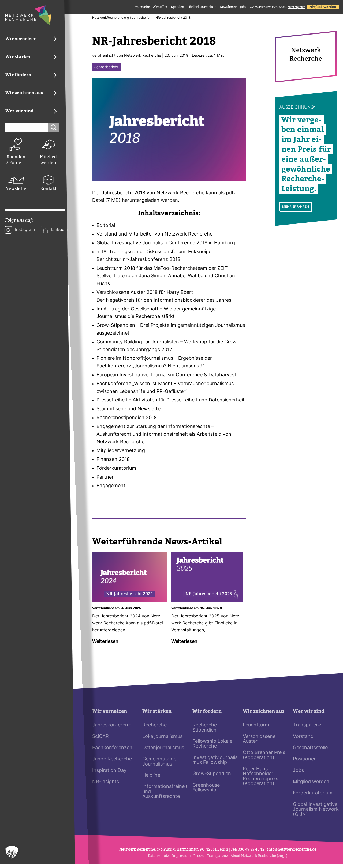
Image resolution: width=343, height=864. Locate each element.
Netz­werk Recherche (142, 56)
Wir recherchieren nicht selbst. (277, 7)
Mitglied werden (48, 159)
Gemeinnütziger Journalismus (160, 762)
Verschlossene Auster (259, 739)
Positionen (305, 759)
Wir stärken (157, 711)
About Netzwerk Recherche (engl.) (258, 855)
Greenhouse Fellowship (206, 788)
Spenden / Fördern (16, 159)
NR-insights (105, 782)
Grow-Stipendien (211, 773)
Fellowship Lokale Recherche (212, 744)
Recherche (154, 725)
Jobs (243, 7)
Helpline (151, 775)
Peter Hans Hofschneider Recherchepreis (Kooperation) (260, 776)
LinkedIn (59, 230)
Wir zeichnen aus (264, 711)
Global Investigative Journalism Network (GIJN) (316, 809)
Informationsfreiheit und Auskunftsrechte (165, 791)
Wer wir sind (308, 711)
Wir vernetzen (109, 711)
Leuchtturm (256, 725)
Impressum (181, 855)
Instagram (25, 230)
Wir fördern (207, 711)
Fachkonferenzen (112, 748)
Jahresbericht (142, 18)
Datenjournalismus (163, 748)
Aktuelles (160, 7)
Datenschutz (158, 855)
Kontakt (48, 188)
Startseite (142, 7)
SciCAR (100, 736)
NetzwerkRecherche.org (110, 18)
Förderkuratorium (202, 7)
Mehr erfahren (295, 207)
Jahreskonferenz (111, 725)
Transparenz (307, 725)
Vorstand (303, 736)
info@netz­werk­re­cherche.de (291, 849)
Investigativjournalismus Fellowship (214, 760)
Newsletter (16, 188)
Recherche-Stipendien (205, 728)
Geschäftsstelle (310, 748)
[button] (12, 852)
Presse (198, 855)
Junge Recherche (112, 759)
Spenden (177, 7)
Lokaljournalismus (162, 736)
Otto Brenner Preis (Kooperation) (264, 755)
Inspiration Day (109, 770)
